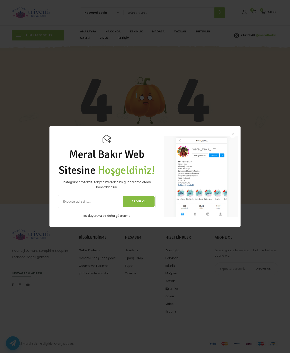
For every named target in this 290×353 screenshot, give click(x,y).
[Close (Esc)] (232, 134)
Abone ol (138, 201)
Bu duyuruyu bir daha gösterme (106, 216)
